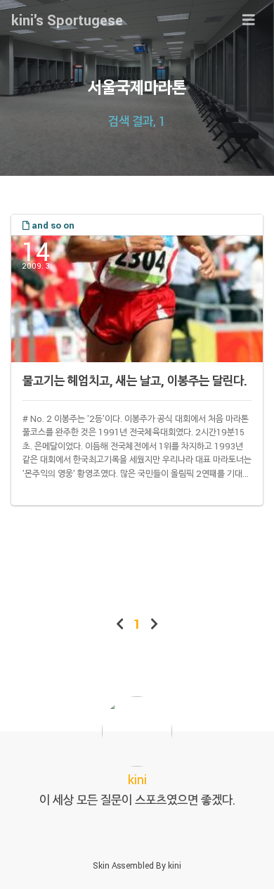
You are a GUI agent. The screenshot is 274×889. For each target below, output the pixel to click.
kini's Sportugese (67, 20)
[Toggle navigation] (248, 20)
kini (174, 865)
